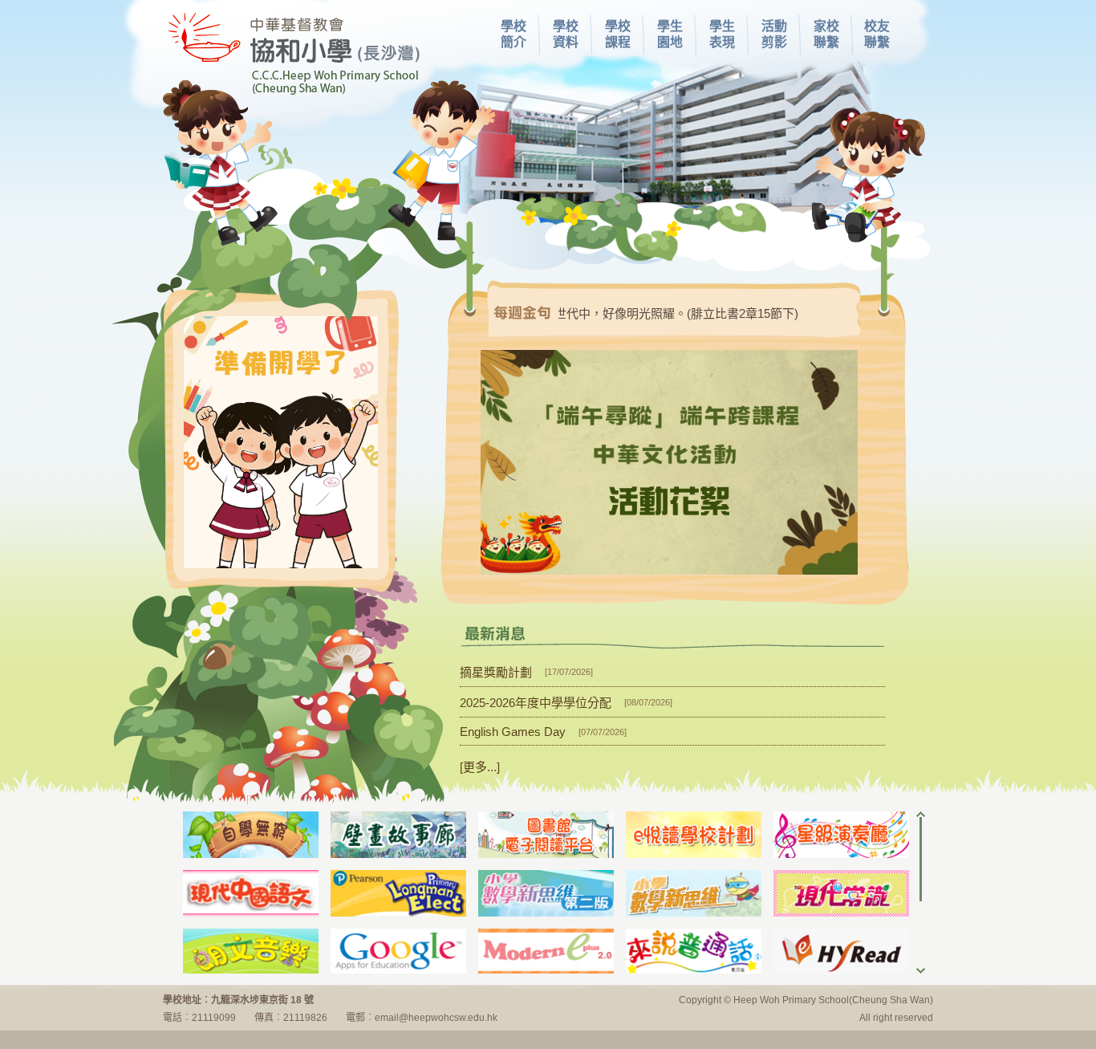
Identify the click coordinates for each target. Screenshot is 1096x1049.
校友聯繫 (877, 34)
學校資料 (565, 34)
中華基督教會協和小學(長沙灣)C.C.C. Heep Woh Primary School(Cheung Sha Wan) (291, 51)
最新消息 (495, 633)
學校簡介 (513, 34)
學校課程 (618, 34)
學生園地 (670, 34)
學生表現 (722, 34)
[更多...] (480, 767)
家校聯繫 (826, 34)
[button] (669, 462)
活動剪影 (774, 34)
